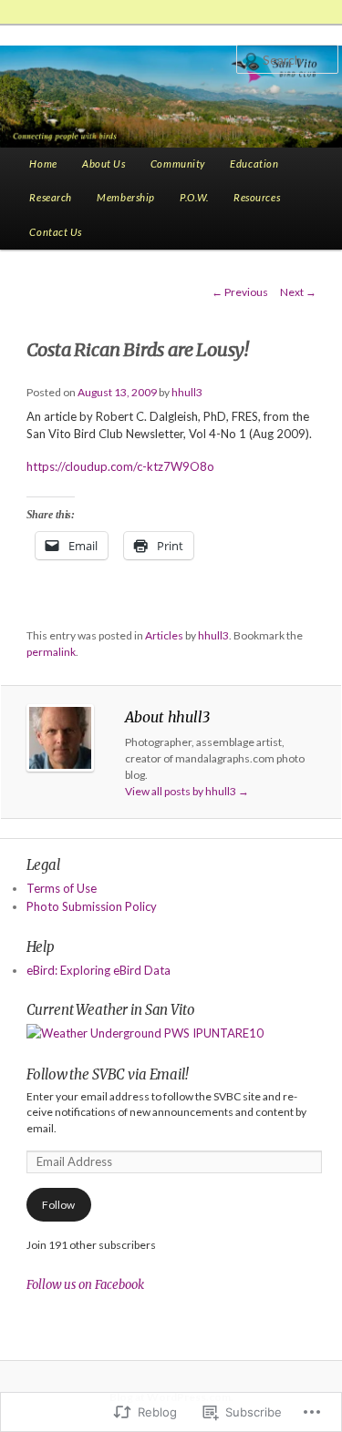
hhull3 (186, 392)
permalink (51, 652)
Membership (126, 197)
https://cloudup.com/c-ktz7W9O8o (120, 466)
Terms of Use (61, 888)
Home (43, 163)
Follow (58, 1205)
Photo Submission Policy (91, 906)
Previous (240, 292)
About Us (104, 163)
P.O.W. (194, 197)
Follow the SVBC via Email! (107, 1074)
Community (177, 163)
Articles (164, 635)
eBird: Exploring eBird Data (98, 970)
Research (50, 197)
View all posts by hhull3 (187, 791)
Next (298, 292)
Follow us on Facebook (85, 1285)
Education (254, 163)
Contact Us (55, 232)
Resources (256, 197)
